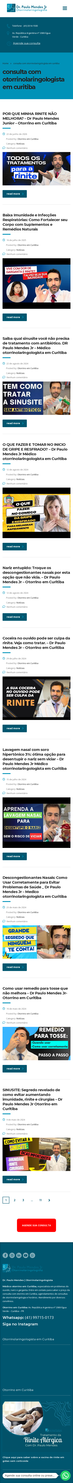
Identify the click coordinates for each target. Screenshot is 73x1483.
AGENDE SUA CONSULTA (36, 1225)
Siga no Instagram (20, 1324)
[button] (65, 1476)
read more (13, 193)
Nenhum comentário (17, 148)
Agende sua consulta (26, 43)
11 (40, 1200)
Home (5, 63)
